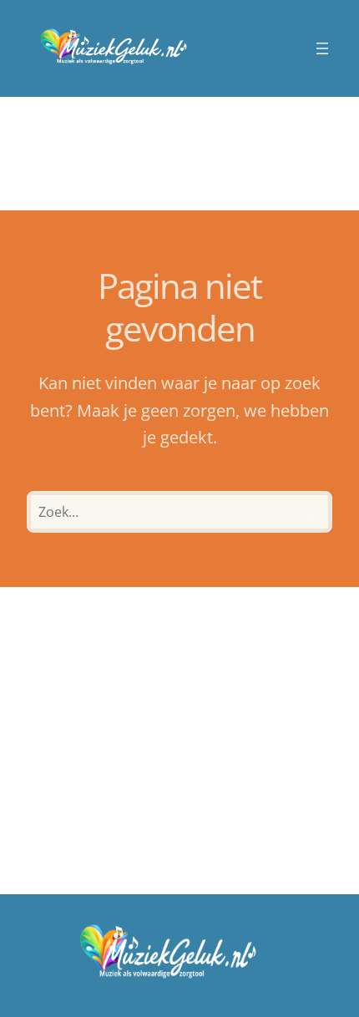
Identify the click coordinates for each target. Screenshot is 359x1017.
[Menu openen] (322, 48)
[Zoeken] (310, 512)
